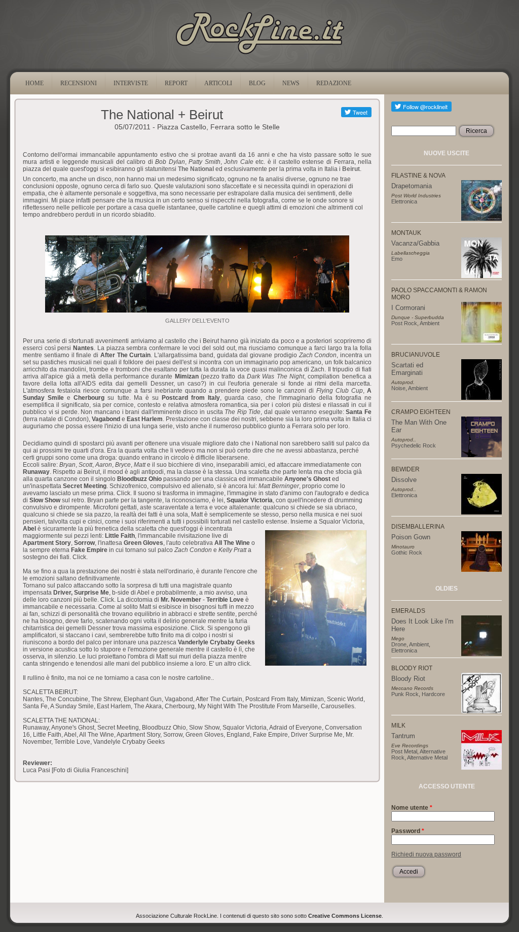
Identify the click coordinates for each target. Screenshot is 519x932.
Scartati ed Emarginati (407, 368)
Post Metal (404, 751)
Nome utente (411, 807)
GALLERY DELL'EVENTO (197, 321)
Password (407, 831)
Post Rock (404, 323)
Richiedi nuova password (426, 854)
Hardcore (433, 694)
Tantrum (403, 736)
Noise (398, 388)
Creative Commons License (345, 916)
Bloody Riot (408, 678)
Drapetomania (411, 186)
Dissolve (404, 480)
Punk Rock (405, 694)
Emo (396, 259)
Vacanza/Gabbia (415, 243)
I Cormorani (408, 308)
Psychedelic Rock (413, 445)
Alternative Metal (427, 757)
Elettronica (404, 201)
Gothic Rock (406, 552)
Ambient (429, 323)
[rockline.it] (260, 54)
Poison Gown (410, 537)
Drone (398, 644)
